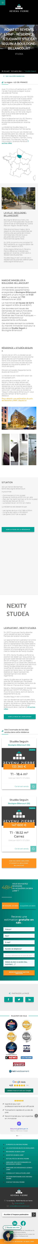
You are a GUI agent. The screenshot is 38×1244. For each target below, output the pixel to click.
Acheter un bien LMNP (14, 1155)
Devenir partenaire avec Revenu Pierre (19, 1177)
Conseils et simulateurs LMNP (18, 1173)
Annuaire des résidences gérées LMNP (19, 1168)
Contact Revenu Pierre (15, 1182)
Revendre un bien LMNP (15, 1151)
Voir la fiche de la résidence (18, 529)
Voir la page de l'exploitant (19, 717)
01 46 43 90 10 (19, 1203)
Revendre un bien (10, 906)
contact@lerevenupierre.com (19, 1206)
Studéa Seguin (30, 71)
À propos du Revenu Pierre (17, 1144)
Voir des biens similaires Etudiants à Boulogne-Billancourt (19, 863)
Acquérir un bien (27, 906)
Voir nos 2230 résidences (14, 76)
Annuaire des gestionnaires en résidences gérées (18, 1163)
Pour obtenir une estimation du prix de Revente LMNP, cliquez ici (17, 399)
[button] (1, 1115)
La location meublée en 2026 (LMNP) (20, 1148)
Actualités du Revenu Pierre (17, 1158)
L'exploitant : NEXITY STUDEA (20, 628)
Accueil (6, 71)
